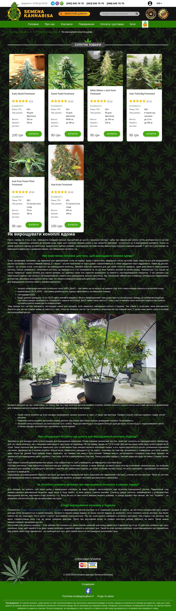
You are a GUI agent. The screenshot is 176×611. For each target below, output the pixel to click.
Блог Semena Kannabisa (45, 32)
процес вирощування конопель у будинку (41, 510)
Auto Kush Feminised (61, 184)
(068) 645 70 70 (115, 3)
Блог (133, 24)
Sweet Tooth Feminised (62, 94)
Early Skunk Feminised (23, 94)
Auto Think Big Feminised (142, 94)
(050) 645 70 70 (75, 3)
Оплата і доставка (112, 24)
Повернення (86, 24)
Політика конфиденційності (78, 596)
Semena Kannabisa (19, 32)
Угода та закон (105, 596)
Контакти (66, 24)
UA (158, 3)
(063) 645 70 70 (95, 3)
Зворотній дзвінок (75, 14)
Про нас (50, 24)
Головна (33, 24)
